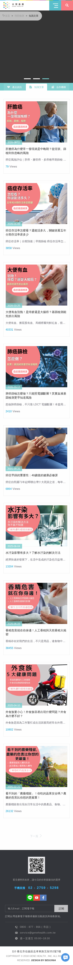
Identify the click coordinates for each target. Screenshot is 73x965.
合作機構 (61, 87)
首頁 (7, 15)
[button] (27, 78)
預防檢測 (19, 15)
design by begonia (43, 960)
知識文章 (33, 15)
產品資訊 (17, 87)
